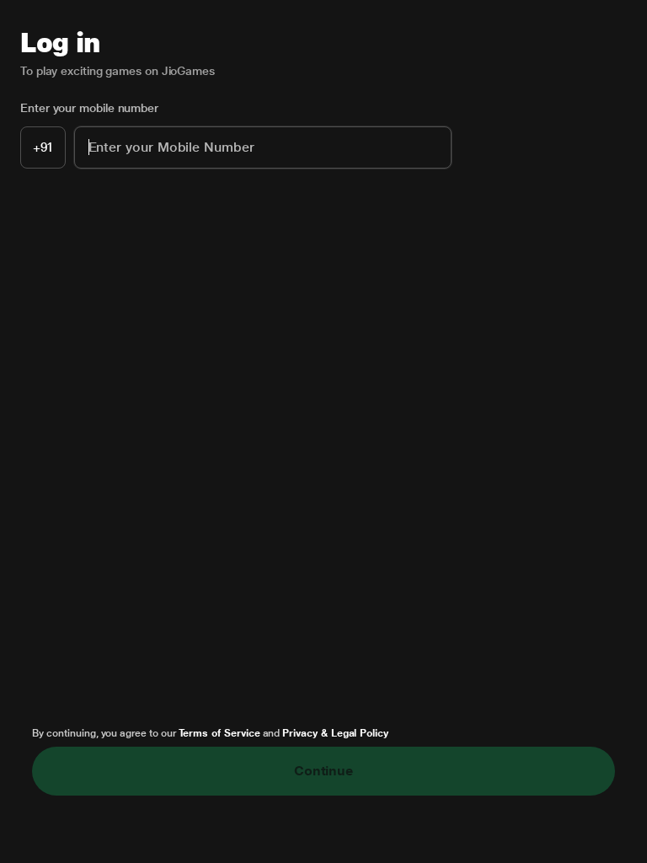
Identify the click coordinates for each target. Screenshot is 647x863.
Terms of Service (219, 733)
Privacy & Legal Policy (335, 733)
